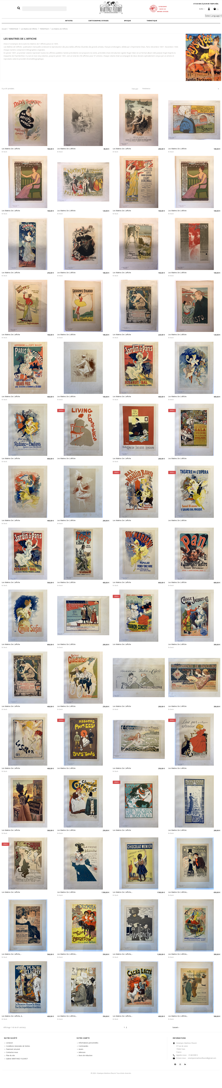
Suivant (176, 1027)
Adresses (81, 1052)
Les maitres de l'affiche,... (123, 892)
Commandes (83, 1046)
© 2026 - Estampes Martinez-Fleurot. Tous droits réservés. (111, 1073)
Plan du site (10, 1055)
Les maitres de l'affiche (11, 149)
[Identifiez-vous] (209, 9)
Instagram (180, 1064)
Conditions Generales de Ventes (18, 1046)
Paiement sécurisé (13, 1049)
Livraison (9, 1043)
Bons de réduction (85, 1055)
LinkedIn (185, 1064)
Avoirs (80, 1049)
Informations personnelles (88, 1043)
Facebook (175, 1064)
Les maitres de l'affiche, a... (12, 1016)
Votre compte (83, 1038)
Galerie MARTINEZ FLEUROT (17, 1059)
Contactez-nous (12, 1052)
